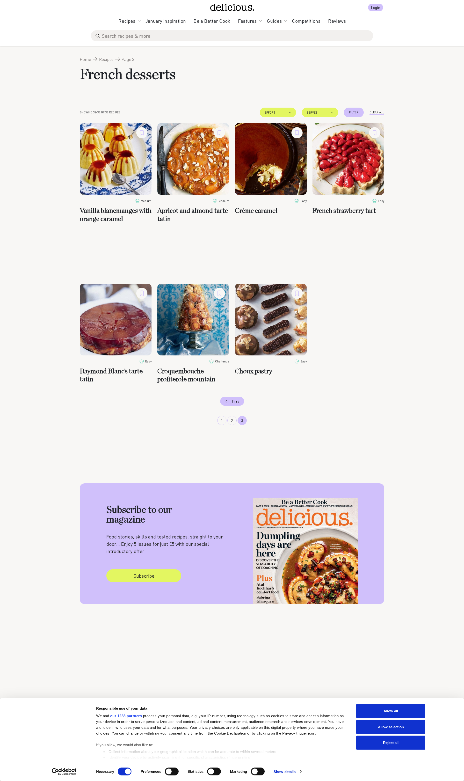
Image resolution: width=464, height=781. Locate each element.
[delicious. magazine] (232, 7)
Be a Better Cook (212, 21)
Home (85, 59)
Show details (285, 771)
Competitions (306, 21)
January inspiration (165, 21)
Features (247, 21)
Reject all (391, 743)
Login (375, 7)
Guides (274, 21)
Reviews (337, 21)
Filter (353, 112)
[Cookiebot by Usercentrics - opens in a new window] (64, 771)
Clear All (377, 112)
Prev (235, 401)
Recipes (126, 21)
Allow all (391, 711)
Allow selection (391, 727)
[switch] (172, 771)
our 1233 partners (126, 716)
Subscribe (143, 576)
